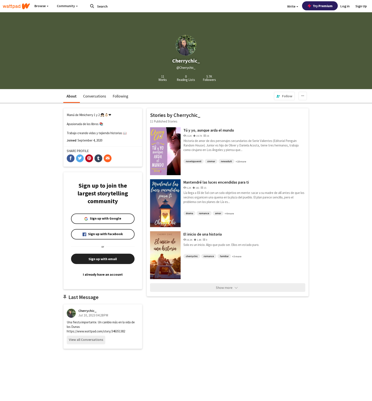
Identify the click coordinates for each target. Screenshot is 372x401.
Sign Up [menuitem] (361, 6)
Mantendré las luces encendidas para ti (216, 182)
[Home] (16, 6)
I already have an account (103, 274)
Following (120, 96)
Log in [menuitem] (345, 6)
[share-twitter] (80, 158)
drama (189, 213)
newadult (226, 161)
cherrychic (192, 256)
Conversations (94, 96)
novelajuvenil (193, 161)
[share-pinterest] (89, 158)
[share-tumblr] (98, 158)
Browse (40, 6)
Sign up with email (102, 259)
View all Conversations (86, 339)
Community (66, 6)
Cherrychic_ (87, 311)
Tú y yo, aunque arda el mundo (208, 130)
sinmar (211, 161)
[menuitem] (284, 96)
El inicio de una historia (202, 234)
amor (218, 213)
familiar (224, 256)
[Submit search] (92, 6)
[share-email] (108, 158)
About (72, 96)
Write (291, 6)
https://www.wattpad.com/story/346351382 (96, 331)
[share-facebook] (70, 158)
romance (204, 213)
